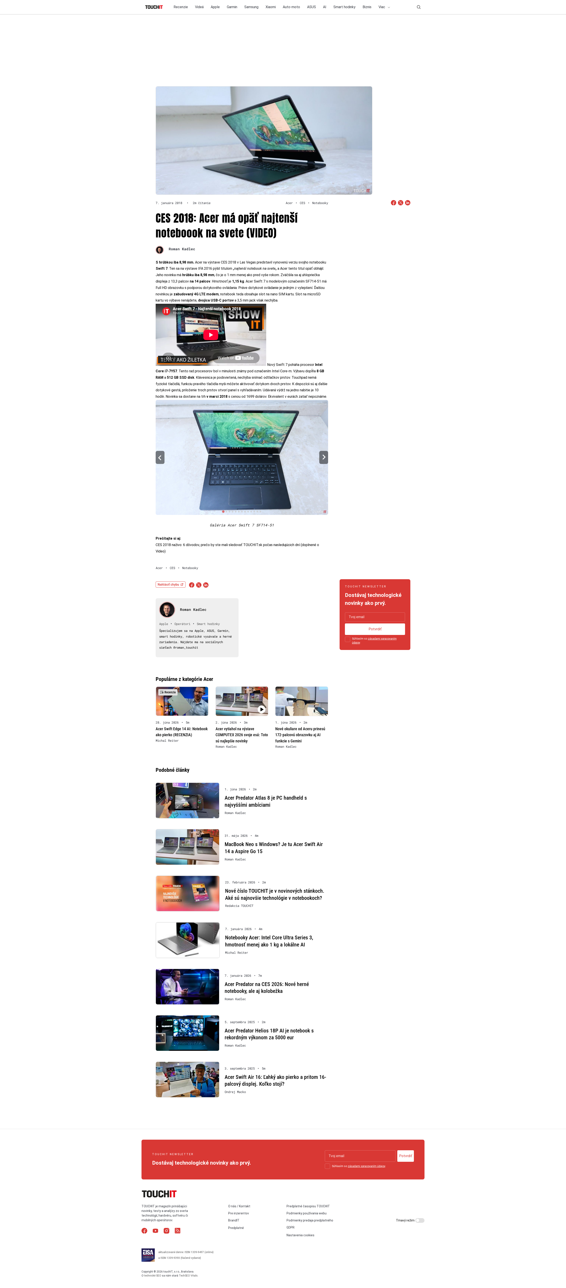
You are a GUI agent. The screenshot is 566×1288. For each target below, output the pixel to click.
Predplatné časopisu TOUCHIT (308, 1206)
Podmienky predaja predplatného (310, 1220)
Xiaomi (271, 7)
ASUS (311, 7)
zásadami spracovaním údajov (366, 1166)
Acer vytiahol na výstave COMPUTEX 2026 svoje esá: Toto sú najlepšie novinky (242, 734)
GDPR (290, 1227)
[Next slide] (323, 457)
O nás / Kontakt (239, 1206)
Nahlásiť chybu (168, 584)
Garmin (232, 7)
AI (324, 7)
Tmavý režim (405, 1220)
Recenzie (181, 7)
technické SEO (152, 1275)
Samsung (251, 7)
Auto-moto (291, 7)
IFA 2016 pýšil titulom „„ (237, 268)
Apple (215, 7)
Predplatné (236, 1228)
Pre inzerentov (238, 1213)
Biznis (367, 7)
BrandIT (233, 1220)
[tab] (223, 511)
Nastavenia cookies (300, 1235)
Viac (382, 7)
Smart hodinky (344, 7)
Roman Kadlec (182, 249)
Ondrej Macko (235, 1091)
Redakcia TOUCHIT (239, 905)
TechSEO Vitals (188, 1275)
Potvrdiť (375, 629)
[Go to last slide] (160, 457)
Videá (199, 7)
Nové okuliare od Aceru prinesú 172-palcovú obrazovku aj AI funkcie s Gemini (300, 734)
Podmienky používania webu (307, 1213)
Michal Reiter (167, 740)
